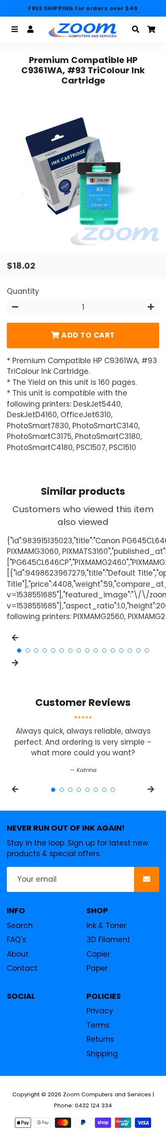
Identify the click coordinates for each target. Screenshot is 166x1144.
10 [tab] (96, 650)
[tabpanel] (83, 745)
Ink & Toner (106, 925)
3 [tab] (36, 650)
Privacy (99, 1011)
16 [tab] (147, 650)
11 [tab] (104, 650)
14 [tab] (130, 650)
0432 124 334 (93, 1105)
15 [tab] (138, 650)
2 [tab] (28, 650)
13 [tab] (121, 650)
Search (20, 925)
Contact (22, 968)
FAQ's (16, 940)
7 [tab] (70, 650)
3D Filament (108, 940)
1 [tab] (19, 650)
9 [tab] (87, 650)
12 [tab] (113, 650)
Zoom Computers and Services (107, 1094)
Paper (97, 968)
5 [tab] (53, 650)
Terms (97, 1025)
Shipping (102, 1054)
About (18, 954)
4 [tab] (45, 650)
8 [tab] (79, 650)
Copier (98, 954)
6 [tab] (62, 650)
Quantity (23, 291)
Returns (100, 1039)
